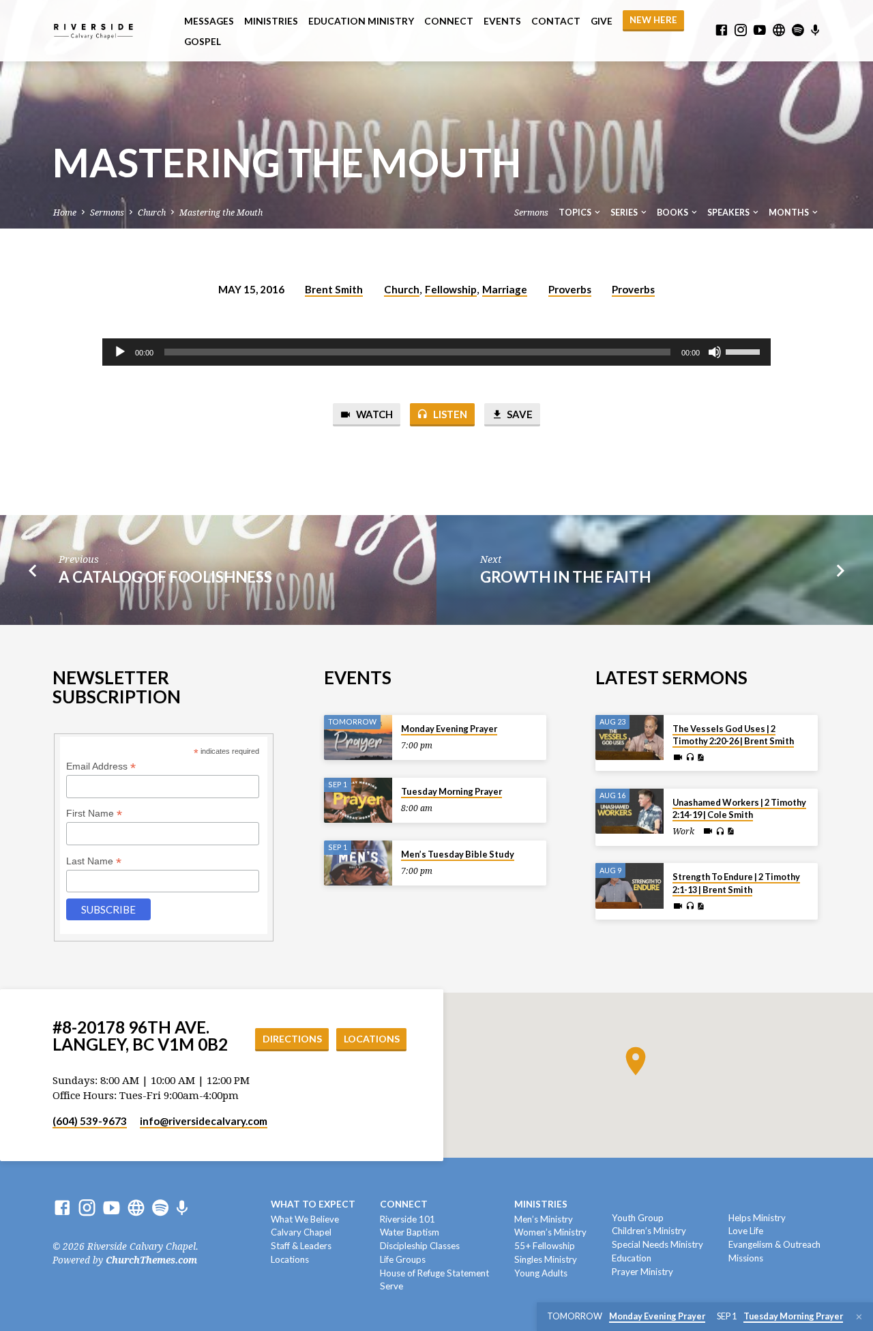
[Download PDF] (700, 757)
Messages (209, 21)
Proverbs (569, 289)
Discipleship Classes (420, 1245)
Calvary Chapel (301, 1232)
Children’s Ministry (649, 1230)
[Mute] (715, 352)
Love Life (745, 1230)
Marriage (504, 289)
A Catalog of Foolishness (165, 577)
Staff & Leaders (301, 1245)
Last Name (93, 861)
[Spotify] (797, 30)
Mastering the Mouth (221, 212)
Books (673, 212)
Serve (391, 1286)
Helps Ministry (757, 1217)
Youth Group (638, 1217)
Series (624, 212)
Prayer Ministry (642, 1271)
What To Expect (313, 1204)
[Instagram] (740, 30)
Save (519, 414)
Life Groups (403, 1259)
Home (64, 212)
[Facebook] (721, 30)
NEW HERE (653, 19)
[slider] (745, 350)
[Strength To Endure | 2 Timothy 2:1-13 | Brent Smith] (629, 886)
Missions (745, 1258)
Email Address (101, 766)
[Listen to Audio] (689, 757)
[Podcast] (815, 31)
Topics (576, 212)
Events (502, 21)
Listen (449, 414)
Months (789, 212)
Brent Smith (334, 289)
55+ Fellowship (544, 1245)
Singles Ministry (545, 1259)
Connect (448, 21)
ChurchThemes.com (151, 1260)
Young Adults (540, 1273)
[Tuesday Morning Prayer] (358, 800)
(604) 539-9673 (90, 1121)
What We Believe (305, 1219)
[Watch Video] (677, 757)
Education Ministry (361, 21)
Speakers (729, 212)
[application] (436, 352)
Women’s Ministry (550, 1232)
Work (683, 831)
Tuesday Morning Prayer (451, 791)
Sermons (107, 212)
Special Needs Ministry (657, 1244)
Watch (373, 414)
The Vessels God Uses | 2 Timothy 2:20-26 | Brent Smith (733, 734)
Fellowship (451, 289)
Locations (372, 1038)
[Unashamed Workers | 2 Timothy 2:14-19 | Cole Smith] (629, 811)
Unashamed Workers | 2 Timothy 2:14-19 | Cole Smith (739, 808)
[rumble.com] (778, 30)
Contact (555, 21)
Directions (292, 1038)
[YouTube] (759, 30)
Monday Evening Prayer (449, 728)
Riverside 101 (407, 1219)
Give (601, 21)
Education (631, 1258)
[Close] (859, 1317)
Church (152, 212)
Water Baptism (409, 1232)
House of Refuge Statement (434, 1273)
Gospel (202, 41)
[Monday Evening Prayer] (358, 738)
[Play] (120, 352)
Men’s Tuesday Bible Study (457, 854)
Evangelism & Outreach (774, 1244)
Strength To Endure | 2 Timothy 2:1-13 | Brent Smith (736, 882)
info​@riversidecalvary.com (203, 1121)
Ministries (271, 21)
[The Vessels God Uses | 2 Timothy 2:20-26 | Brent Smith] (629, 738)
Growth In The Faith (565, 577)
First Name (94, 813)
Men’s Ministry (543, 1219)
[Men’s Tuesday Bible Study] (358, 863)
